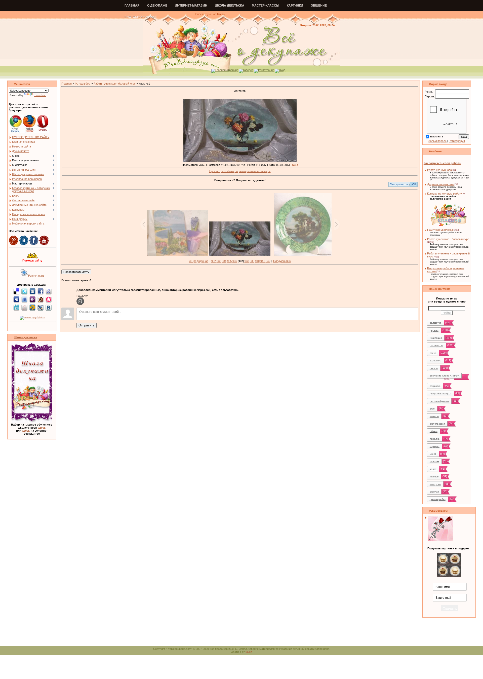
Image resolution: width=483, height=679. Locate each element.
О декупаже (157, 5)
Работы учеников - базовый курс (115, 83)
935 (229, 260)
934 (224, 260)
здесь (42, 427)
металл (434, 416)
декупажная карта (440, 393)
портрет (434, 446)
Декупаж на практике (440, 184)
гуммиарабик (438, 499)
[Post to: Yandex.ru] (24, 307)
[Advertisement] (241, 634)
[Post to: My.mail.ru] (32, 307)
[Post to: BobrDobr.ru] (40, 299)
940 (257, 260)
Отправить (86, 325)
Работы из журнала (439, 169)
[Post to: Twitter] (24, 291)
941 (262, 260)
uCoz (249, 651)
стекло (434, 368)
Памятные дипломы (440, 229)
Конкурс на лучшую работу (444, 193)
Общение (319, 5)
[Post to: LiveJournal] (40, 307)
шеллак (434, 491)
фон (432, 408)
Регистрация (266, 69)
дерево (434, 330)
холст (433, 469)
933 (219, 260)
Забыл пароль (437, 140)
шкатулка (435, 484)
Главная (132, 5)
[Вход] (80, 301)
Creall (433, 453)
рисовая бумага (439, 401)
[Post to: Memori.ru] (49, 299)
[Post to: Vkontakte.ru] (49, 307)
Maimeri (434, 476)
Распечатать (36, 275)
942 (268, 260)
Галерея (248, 69)
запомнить (436, 136)
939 (252, 260)
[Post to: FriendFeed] (24, 299)
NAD (295, 164)
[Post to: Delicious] (16, 291)
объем (433, 431)
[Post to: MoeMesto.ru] (16, 307)
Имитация (436, 337)
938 (247, 260)
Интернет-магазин (191, 5)
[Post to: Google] (49, 291)
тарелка (434, 438)
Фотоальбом (83, 83)
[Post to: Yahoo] (32, 299)
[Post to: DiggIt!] (32, 291)
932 (213, 260)
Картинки (295, 5)
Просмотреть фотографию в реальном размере (240, 171)
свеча (433, 353)
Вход (282, 69)
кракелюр (435, 360)
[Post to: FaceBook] (40, 291)
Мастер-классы (265, 5)
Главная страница (226, 69)
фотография (437, 423)
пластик (434, 461)
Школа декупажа (229, 5)
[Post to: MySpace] (16, 299)
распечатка (436, 345)
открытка (435, 386)
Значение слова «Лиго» (444, 375)
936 (234, 260)
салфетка (435, 322)
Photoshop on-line (141, 17)
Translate (40, 95)
